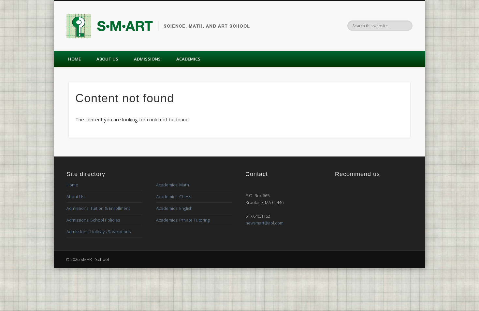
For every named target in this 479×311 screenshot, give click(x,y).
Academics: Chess (173, 196)
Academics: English (174, 208)
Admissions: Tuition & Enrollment (98, 208)
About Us (107, 59)
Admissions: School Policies (93, 220)
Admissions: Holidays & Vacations (98, 232)
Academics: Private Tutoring (183, 220)
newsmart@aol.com (264, 223)
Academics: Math (172, 185)
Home (74, 59)
